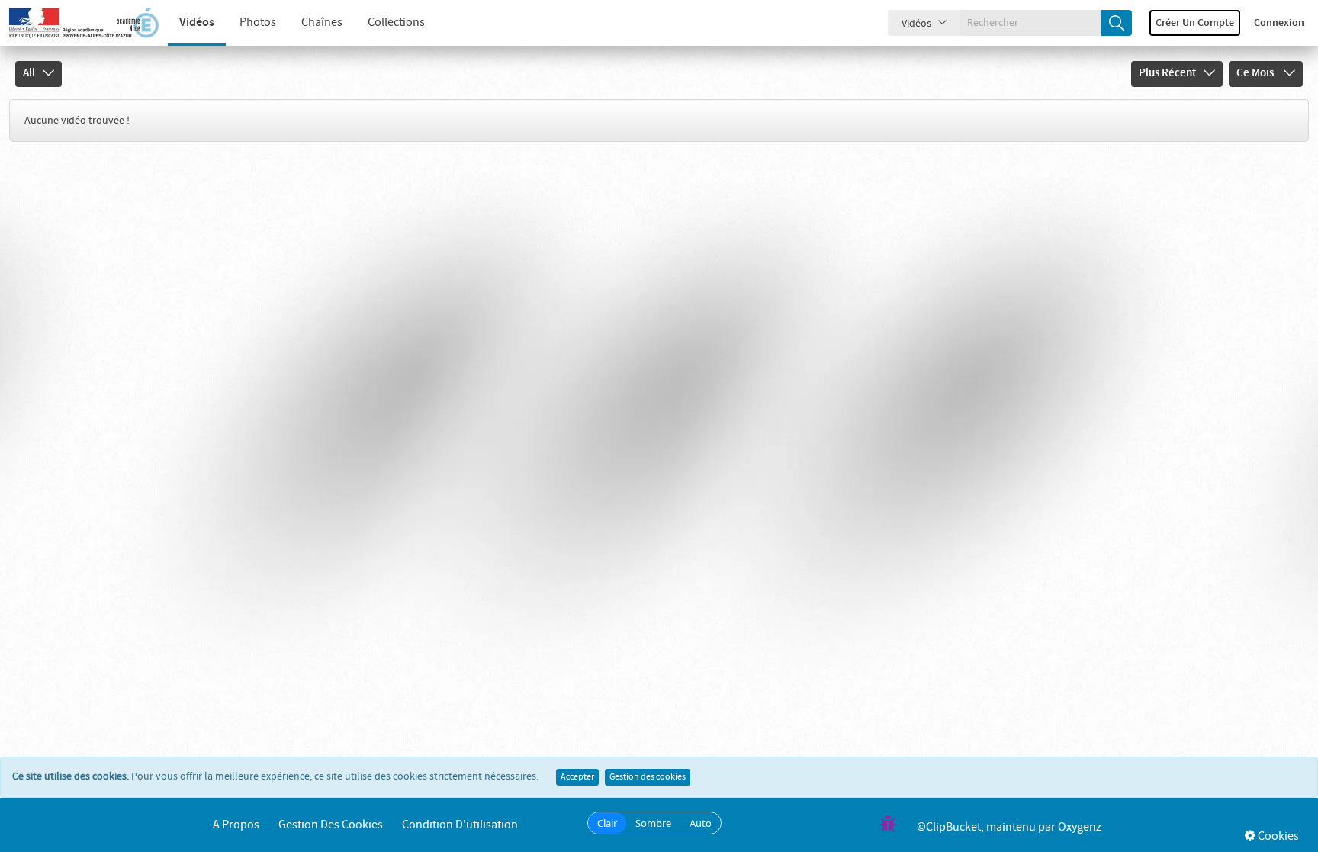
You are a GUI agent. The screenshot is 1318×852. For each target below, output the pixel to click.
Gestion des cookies (647, 777)
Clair (607, 823)
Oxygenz (1079, 827)
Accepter (577, 777)
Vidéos (196, 22)
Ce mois (1256, 73)
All (29, 73)
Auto (701, 823)
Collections (396, 22)
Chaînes (321, 22)
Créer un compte (1195, 23)
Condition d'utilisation (460, 825)
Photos (257, 22)
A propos (236, 825)
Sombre (653, 823)
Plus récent (1167, 73)
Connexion (1279, 23)
